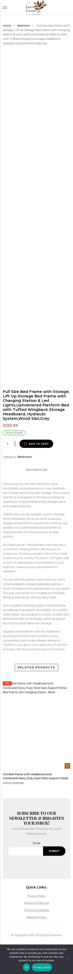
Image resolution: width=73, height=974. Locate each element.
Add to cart (39, 443)
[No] (68, 958)
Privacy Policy (37, 896)
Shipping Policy (37, 917)
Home (7, 25)
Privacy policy (42, 967)
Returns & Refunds (36, 903)
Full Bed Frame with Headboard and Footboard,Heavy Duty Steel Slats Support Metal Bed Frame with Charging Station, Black (35, 776)
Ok (26, 967)
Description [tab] (36, 469)
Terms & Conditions (36, 910)
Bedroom (23, 25)
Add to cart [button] (67, 766)
